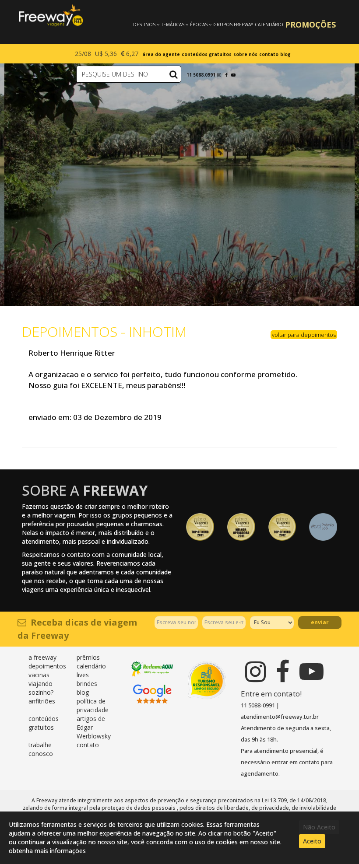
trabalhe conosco (40, 749)
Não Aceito (319, 827)
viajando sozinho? (40, 687)
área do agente (161, 54)
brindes (87, 683)
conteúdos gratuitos (207, 54)
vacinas (38, 675)
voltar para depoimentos (304, 335)
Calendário (269, 24)
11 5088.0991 (201, 75)
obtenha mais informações (47, 851)
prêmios (88, 657)
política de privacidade (93, 705)
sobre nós (245, 54)
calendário (91, 666)
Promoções (310, 24)
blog (285, 54)
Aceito (312, 841)
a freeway (42, 657)
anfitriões (41, 701)
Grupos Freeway (233, 24)
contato (268, 54)
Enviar (320, 622)
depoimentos (47, 666)
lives (83, 675)
